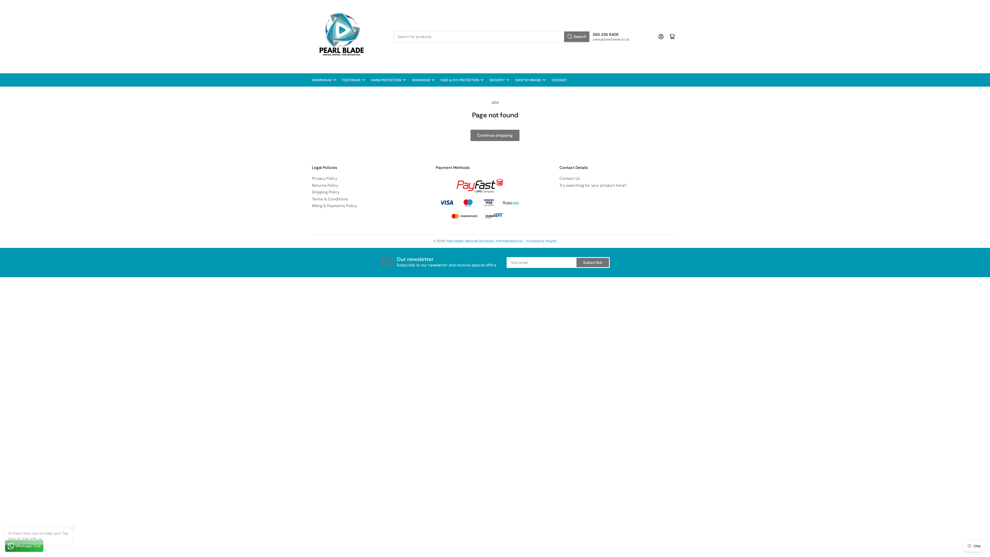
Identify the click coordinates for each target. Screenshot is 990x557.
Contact (559, 80)
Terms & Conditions (330, 199)
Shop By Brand (528, 80)
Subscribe (592, 262)
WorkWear (322, 80)
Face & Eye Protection (460, 80)
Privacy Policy (324, 178)
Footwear (351, 80)
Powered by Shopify (541, 241)
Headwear (421, 80)
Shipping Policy (326, 192)
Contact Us (569, 178)
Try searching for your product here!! (592, 185)
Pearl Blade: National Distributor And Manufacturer (484, 241)
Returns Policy (325, 185)
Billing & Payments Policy (334, 205)
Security (497, 80)
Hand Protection (386, 80)
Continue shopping (495, 135)
